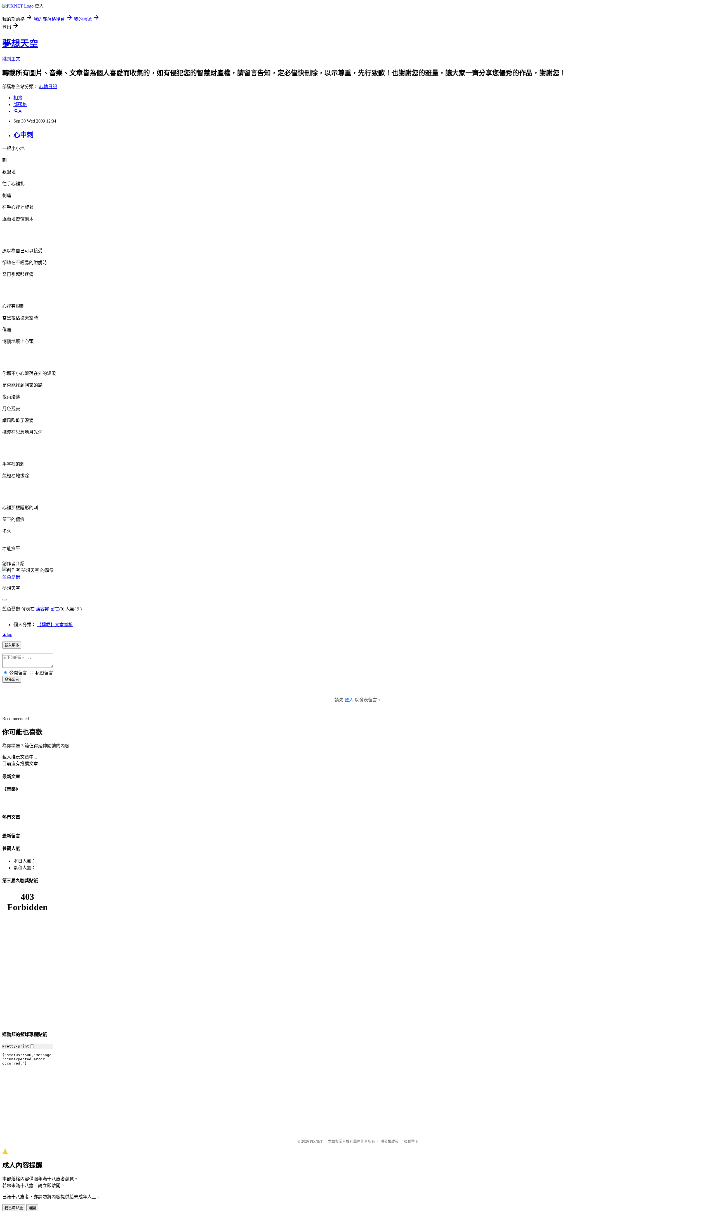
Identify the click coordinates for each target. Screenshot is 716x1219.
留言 (54, 609)
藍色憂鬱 (11, 577)
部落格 (20, 104)
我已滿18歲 (13, 1208)
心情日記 (48, 86)
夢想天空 (20, 43)
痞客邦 (42, 609)
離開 (32, 1208)
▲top (7, 634)
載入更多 (11, 645)
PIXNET (316, 1141)
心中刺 (23, 134)
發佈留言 (11, 679)
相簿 (17, 97)
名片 (17, 111)
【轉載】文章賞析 (55, 624)
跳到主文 (11, 59)
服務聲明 (411, 1141)
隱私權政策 (389, 1141)
